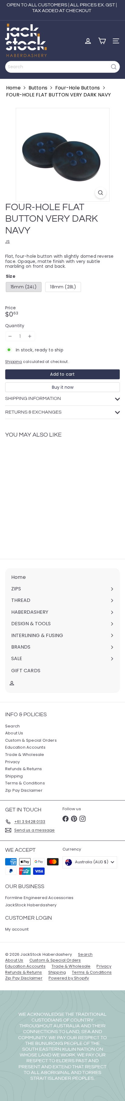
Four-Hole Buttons (77, 88)
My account (17, 929)
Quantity (15, 325)
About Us (14, 733)
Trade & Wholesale (24, 754)
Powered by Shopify (69, 978)
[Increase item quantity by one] (30, 336)
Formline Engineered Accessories (39, 898)
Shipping (13, 361)
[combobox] (62, 67)
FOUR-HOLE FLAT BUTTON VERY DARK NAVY (58, 95)
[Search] (114, 67)
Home (13, 88)
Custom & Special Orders (31, 740)
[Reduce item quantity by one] (10, 336)
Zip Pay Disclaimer (23, 790)
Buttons (38, 88)
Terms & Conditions (25, 783)
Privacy (12, 762)
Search (12, 726)
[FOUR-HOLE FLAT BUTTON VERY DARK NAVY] (43, 495)
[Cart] (102, 41)
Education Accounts (25, 747)
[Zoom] (100, 192)
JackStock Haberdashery (31, 905)
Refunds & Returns (23, 769)
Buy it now (62, 387)
